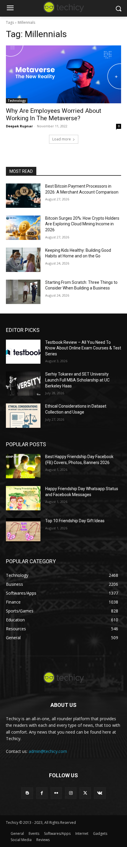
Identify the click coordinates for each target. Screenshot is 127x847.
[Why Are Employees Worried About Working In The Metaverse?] (63, 74)
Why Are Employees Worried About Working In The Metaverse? (53, 114)
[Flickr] (56, 793)
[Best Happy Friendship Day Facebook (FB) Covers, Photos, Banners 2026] (23, 466)
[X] (85, 793)
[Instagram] (70, 793)
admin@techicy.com (48, 751)
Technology (17, 101)
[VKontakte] (99, 793)
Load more (61, 139)
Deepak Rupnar (19, 126)
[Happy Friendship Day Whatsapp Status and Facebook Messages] (23, 498)
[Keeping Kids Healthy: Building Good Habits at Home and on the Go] (23, 260)
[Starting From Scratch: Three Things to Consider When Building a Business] (23, 292)
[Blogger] (27, 793)
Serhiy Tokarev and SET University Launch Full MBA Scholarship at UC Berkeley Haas (77, 380)
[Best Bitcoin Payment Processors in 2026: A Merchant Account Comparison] (23, 195)
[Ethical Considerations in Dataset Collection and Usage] (23, 415)
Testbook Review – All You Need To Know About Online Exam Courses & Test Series (83, 348)
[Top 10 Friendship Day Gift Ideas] (23, 530)
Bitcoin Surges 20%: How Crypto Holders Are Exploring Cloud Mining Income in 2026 (82, 224)
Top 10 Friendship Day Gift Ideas (75, 520)
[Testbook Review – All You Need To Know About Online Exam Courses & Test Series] (23, 352)
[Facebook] (42, 793)
